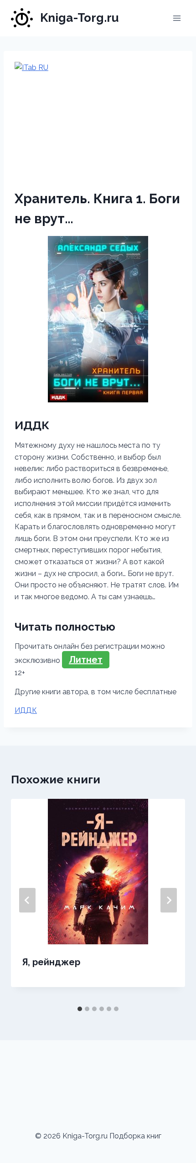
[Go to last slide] (27, 900)
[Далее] (168, 900)
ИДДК (26, 710)
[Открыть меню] (176, 18)
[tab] (79, 1009)
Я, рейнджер (51, 962)
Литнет (86, 659)
